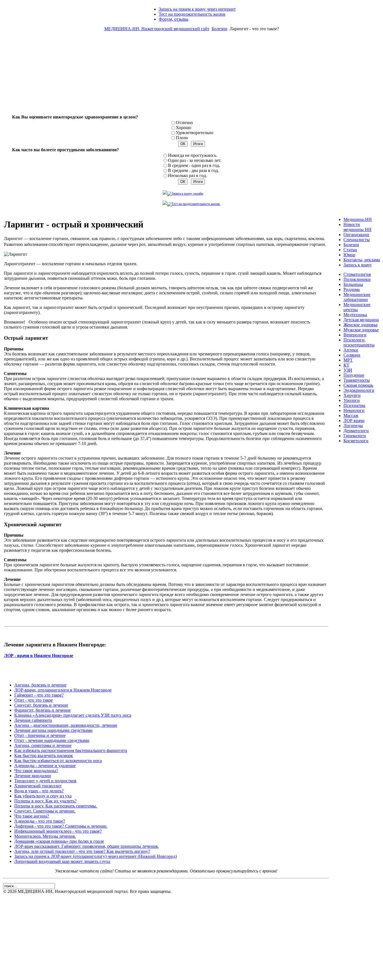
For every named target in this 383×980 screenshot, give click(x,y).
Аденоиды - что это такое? (39, 821)
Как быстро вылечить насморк (43, 755)
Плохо (182, 137)
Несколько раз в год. (187, 175)
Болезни (219, 28)
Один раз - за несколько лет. (194, 160)
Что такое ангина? (31, 816)
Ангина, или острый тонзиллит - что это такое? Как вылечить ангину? (82, 851)
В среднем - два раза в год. (193, 170)
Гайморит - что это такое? (39, 695)
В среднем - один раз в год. (194, 165)
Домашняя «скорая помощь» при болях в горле (59, 841)
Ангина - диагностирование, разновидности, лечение (65, 725)
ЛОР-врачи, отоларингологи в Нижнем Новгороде (63, 690)
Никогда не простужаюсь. (192, 155)
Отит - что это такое (33, 700)
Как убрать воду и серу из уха (42, 795)
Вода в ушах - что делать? (39, 790)
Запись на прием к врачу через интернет (197, 9)
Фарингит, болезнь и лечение (42, 710)
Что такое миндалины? (36, 770)
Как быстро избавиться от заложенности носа (58, 760)
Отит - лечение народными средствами (51, 740)
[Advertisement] (191, 75)
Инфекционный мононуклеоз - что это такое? (58, 831)
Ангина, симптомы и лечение (42, 745)
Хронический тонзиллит (38, 785)
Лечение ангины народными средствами (53, 730)
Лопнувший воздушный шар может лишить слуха (62, 861)
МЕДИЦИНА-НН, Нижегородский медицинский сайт (156, 28)
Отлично (184, 122)
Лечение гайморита (33, 720)
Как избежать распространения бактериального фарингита (70, 750)
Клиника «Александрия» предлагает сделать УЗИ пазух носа (72, 715)
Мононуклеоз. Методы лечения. (45, 836)
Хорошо (183, 127)
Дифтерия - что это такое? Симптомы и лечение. (60, 826)
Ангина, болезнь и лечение (40, 685)
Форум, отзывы (173, 19)
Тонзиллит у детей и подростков (45, 780)
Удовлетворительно (194, 132)
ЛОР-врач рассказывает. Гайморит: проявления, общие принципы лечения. (86, 846)
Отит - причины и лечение (40, 735)
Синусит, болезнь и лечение (41, 705)
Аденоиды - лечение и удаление (45, 765)
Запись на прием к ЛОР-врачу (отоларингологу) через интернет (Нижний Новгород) (95, 856)
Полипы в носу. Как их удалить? (45, 801)
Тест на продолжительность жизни (192, 14)
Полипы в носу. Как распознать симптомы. (55, 806)
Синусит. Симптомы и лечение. (44, 811)
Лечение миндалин (32, 775)
